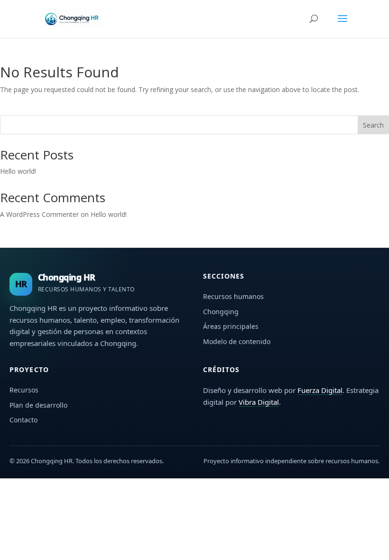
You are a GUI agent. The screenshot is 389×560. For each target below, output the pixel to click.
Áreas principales (231, 326)
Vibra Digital (259, 402)
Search (373, 125)
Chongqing (221, 311)
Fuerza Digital (320, 390)
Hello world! (18, 171)
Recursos (23, 389)
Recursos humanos (233, 296)
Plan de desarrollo (38, 405)
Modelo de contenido (236, 341)
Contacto (23, 419)
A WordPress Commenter (39, 214)
